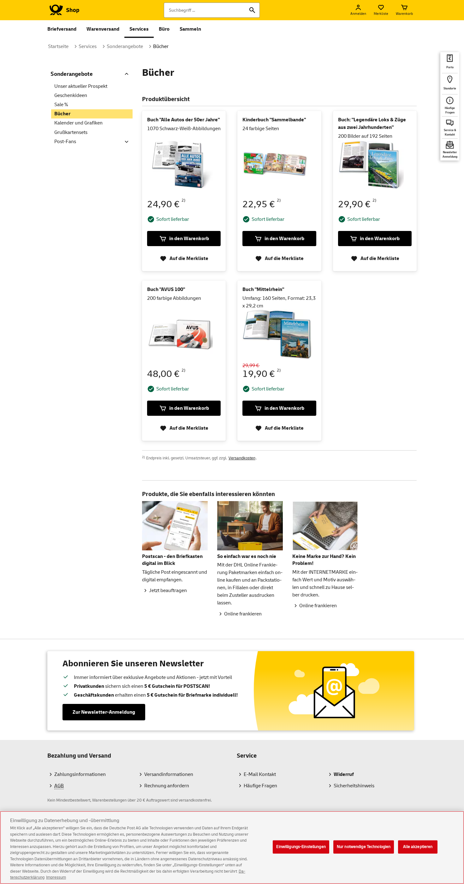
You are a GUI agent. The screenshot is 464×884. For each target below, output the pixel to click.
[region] (232, 847)
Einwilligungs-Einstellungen (301, 846)
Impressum (56, 877)
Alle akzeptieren (417, 846)
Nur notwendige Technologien (364, 846)
